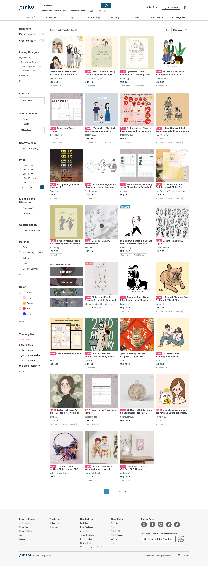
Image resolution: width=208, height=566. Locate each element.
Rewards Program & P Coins (92, 547)
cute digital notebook (29, 365)
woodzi (159, 360)
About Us (114, 523)
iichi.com (114, 543)
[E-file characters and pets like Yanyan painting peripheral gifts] (172, 391)
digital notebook (27, 360)
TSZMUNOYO (162, 134)
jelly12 (52, 360)
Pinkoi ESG (115, 531)
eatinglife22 (161, 416)
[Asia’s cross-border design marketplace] (27, 7)
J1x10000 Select (92, 473)
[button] (42, 187)
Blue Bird (89, 247)
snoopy (98, 10)
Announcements (87, 531)
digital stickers (26, 344)
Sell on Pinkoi (152, 7)
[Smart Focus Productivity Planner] (101, 391)
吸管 (92, 10)
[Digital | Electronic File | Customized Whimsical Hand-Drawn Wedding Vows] (101, 52)
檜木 (105, 10)
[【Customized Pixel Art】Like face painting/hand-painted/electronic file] (101, 109)
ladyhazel (54, 416)
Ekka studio (55, 191)
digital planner (26, 350)
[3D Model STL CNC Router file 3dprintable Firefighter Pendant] (137, 391)
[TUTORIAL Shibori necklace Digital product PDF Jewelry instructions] (66, 447)
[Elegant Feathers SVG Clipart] (172, 222)
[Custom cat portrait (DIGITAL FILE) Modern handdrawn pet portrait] (137, 447)
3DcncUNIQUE (127, 416)
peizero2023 (90, 134)
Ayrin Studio (125, 473)
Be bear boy (125, 247)
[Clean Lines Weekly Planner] (66, 109)
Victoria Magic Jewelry (60, 473)
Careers (114, 539)
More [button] (21, 81)
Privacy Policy (86, 539)
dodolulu (84, 10)
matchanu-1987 (127, 134)
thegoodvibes (56, 134)
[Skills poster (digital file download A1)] (66, 165)
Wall (20, 535)
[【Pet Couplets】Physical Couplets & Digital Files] (137, 334)
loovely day (161, 78)
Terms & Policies (87, 535)
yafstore (88, 360)
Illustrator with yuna (93, 78)
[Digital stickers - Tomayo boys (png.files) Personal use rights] (137, 109)
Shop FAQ (54, 527)
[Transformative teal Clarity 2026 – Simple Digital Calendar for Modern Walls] (137, 165)
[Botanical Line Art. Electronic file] (101, 222)
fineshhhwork (91, 191)
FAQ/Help (84, 523)
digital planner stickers (30, 355)
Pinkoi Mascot (117, 535)
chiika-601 (160, 303)
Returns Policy (86, 543)
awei (122, 360)
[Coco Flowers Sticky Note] (66, 334)
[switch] (32, 34)
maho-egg (124, 78)
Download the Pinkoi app (160, 539)
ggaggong (75, 10)
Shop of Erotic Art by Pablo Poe (99, 303)
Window (22, 539)
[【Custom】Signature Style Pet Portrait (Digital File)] (172, 278)
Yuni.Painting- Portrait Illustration (170, 191)
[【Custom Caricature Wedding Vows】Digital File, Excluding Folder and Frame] (172, 165)
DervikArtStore (162, 247)
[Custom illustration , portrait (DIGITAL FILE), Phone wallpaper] (101, 334)
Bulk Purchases (86, 527)
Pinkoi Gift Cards (26, 531)
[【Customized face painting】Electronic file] (172, 334)
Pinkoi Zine (23, 527)
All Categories (25, 523)
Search (106, 5)
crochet (66, 10)
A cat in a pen (46, 10)
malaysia (57, 10)
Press (113, 527)
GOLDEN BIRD (56, 78)
